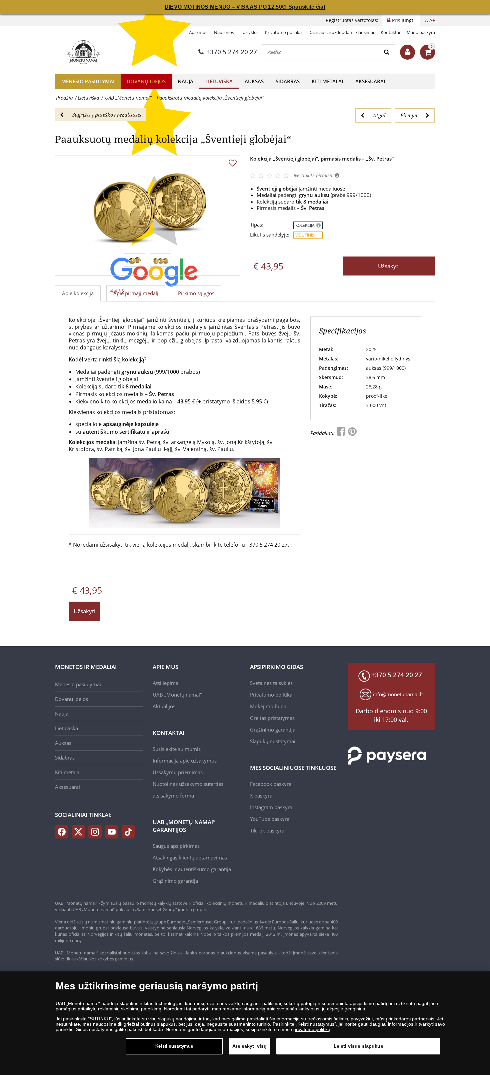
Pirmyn (408, 115)
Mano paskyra (421, 32)
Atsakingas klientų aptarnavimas (190, 857)
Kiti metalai (327, 81)
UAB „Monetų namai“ (177, 694)
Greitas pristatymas (272, 718)
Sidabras (288, 81)
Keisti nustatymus (174, 1046)
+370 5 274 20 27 (231, 52)
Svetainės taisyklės (271, 683)
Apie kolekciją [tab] (78, 293)
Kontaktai (390, 32)
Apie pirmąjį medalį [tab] (135, 293)
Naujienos (224, 32)
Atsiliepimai (166, 683)
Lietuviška (219, 81)
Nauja (185, 81)
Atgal (379, 115)
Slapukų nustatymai (272, 741)
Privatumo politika (283, 32)
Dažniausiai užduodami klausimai (341, 32)
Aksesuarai (370, 81)
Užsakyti (389, 266)
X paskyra (261, 795)
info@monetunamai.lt (398, 694)
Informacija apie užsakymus (185, 760)
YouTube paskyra (269, 818)
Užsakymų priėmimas (178, 772)
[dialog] (245, 1023)
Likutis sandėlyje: (269, 235)
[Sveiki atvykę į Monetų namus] (407, 52)
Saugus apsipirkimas (176, 845)
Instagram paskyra (271, 807)
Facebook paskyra (270, 784)
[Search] (387, 52)
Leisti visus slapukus (358, 1046)
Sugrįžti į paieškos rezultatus (106, 114)
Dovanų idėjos (146, 81)
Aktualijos (164, 706)
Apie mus (198, 32)
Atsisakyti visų (249, 1046)
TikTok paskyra (267, 830)
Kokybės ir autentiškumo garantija (192, 869)
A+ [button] (432, 20)
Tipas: (256, 225)
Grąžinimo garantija (175, 880)
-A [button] (425, 20)
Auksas (254, 81)
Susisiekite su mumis (177, 749)
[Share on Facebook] (342, 433)
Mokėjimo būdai (269, 706)
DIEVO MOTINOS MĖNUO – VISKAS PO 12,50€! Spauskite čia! (245, 7)
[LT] (82, 52)
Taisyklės (249, 32)
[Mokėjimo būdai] (387, 755)
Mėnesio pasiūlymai (88, 81)
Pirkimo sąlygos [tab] (196, 293)
